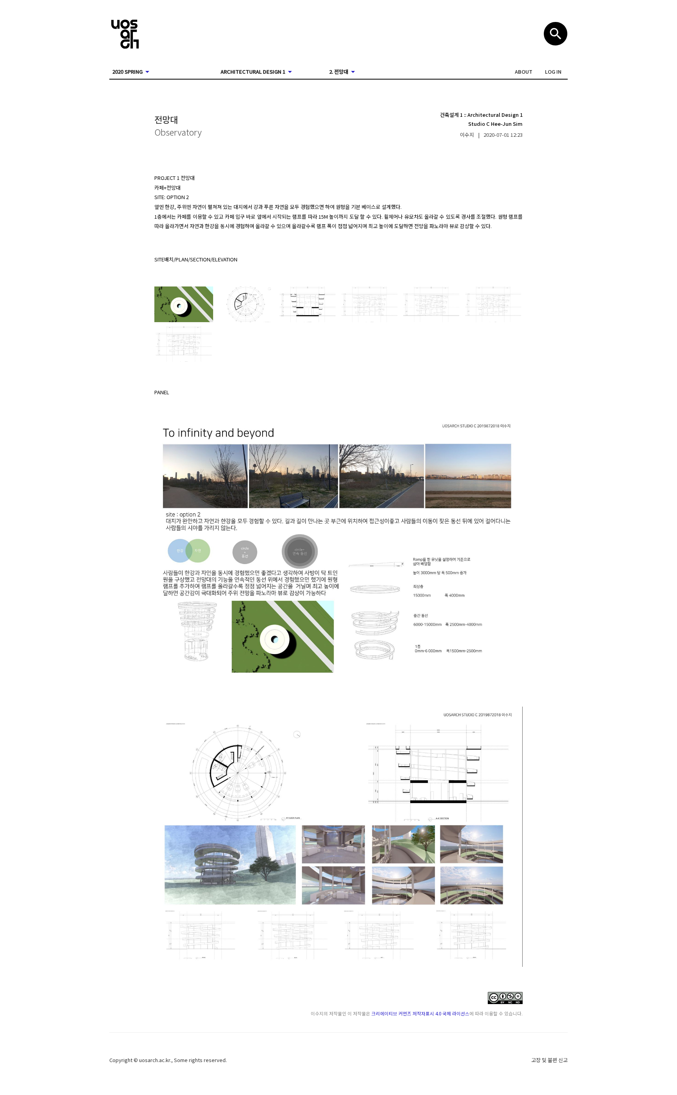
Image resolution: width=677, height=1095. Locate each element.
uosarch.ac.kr (154, 1060)
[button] (524, 72)
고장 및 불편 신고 (549, 1060)
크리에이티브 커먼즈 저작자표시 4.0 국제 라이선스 (420, 1013)
